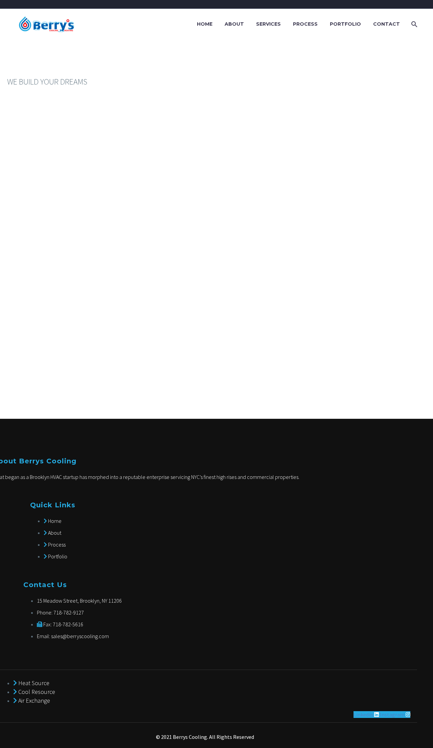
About (234, 24)
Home (204, 24)
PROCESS (305, 24)
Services (268, 24)
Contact (386, 24)
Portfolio (345, 24)
